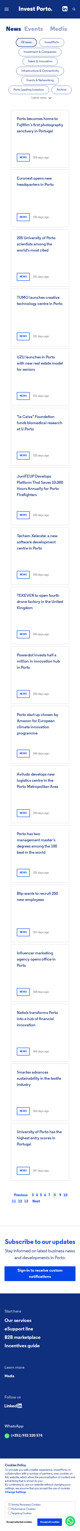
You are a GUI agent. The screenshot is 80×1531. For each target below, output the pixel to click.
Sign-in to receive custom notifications (40, 1274)
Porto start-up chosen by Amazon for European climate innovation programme (37, 724)
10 (65, 1195)
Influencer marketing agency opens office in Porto (36, 959)
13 (26, 1201)
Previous (21, 1195)
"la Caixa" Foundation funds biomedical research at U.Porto (39, 423)
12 (20, 1201)
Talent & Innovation (40, 61)
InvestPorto (52, 42)
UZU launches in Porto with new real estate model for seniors (40, 363)
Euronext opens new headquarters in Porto (35, 182)
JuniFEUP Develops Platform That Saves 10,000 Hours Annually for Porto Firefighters (40, 486)
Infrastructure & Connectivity (40, 71)
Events (33, 29)
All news (26, 42)
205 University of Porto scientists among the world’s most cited (36, 244)
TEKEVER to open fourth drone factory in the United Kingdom (40, 602)
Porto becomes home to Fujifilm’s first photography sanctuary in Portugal (40, 125)
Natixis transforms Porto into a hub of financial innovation (37, 1019)
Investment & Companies (40, 52)
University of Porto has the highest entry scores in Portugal (39, 1138)
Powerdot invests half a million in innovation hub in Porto (38, 661)
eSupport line (19, 1329)
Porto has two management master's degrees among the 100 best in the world (37, 843)
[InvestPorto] (35, 9)
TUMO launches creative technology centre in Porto (40, 301)
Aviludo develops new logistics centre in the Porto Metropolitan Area (37, 780)
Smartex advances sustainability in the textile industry (39, 1078)
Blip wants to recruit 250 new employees (37, 897)
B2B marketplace (23, 1337)
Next (36, 1201)
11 (14, 1201)
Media (58, 29)
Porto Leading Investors (29, 89)
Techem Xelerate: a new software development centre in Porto (37, 542)
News (13, 29)
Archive (61, 89)
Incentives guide (22, 1346)
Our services (18, 1320)
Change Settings (15, 1492)
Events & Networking (40, 80)
